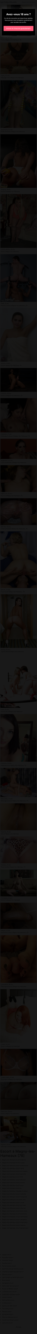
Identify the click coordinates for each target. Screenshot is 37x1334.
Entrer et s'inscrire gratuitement (18, 28)
